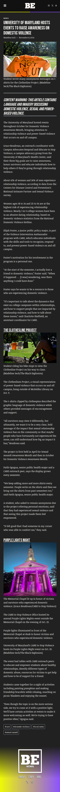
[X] (52, 5)
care (7, 726)
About (22, 777)
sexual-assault (11, 732)
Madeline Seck (9, 37)
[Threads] (56, 5)
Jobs (38, 777)
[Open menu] (5, 5)
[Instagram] (49, 5)
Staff (31, 777)
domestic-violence (21, 726)
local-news (38, 726)
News (6, 18)
